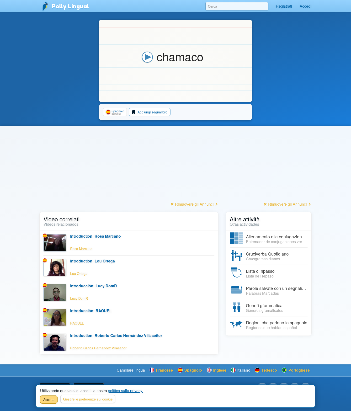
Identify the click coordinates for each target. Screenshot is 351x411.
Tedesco (269, 370)
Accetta (48, 399)
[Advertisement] (128, 166)
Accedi (305, 6)
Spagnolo (192, 370)
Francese (164, 370)
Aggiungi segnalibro (152, 112)
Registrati (284, 6)
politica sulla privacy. (125, 390)
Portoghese (298, 370)
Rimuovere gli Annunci (194, 204)
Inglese (219, 370)
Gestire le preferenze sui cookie (87, 398)
